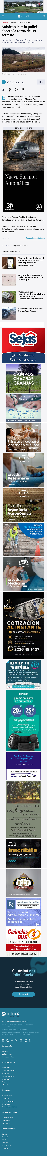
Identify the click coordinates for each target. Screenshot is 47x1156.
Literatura (5, 1142)
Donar (21, 994)
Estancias (5, 1085)
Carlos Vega (6, 1104)
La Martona (5, 1098)
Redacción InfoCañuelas (35, 238)
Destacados (7, 1090)
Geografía (5, 1137)
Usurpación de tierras (20, 245)
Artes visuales (6, 1145)
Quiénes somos (7, 1054)
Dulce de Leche (7, 1095)
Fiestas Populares (8, 1076)
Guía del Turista (8, 1062)
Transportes (6, 1120)
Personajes (5, 1148)
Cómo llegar (6, 1068)
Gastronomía (6, 1079)
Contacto (5, 1051)
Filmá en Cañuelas (8, 1101)
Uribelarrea (5, 1073)
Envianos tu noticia (8, 1057)
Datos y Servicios (9, 1112)
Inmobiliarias (6, 1123)
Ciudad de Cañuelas (8, 1070)
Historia (4, 1134)
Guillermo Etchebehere (9, 1107)
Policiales (5, 22)
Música (4, 1140)
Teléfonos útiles (7, 1117)
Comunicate (7, 1046)
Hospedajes (6, 1082)
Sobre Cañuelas (8, 1129)
